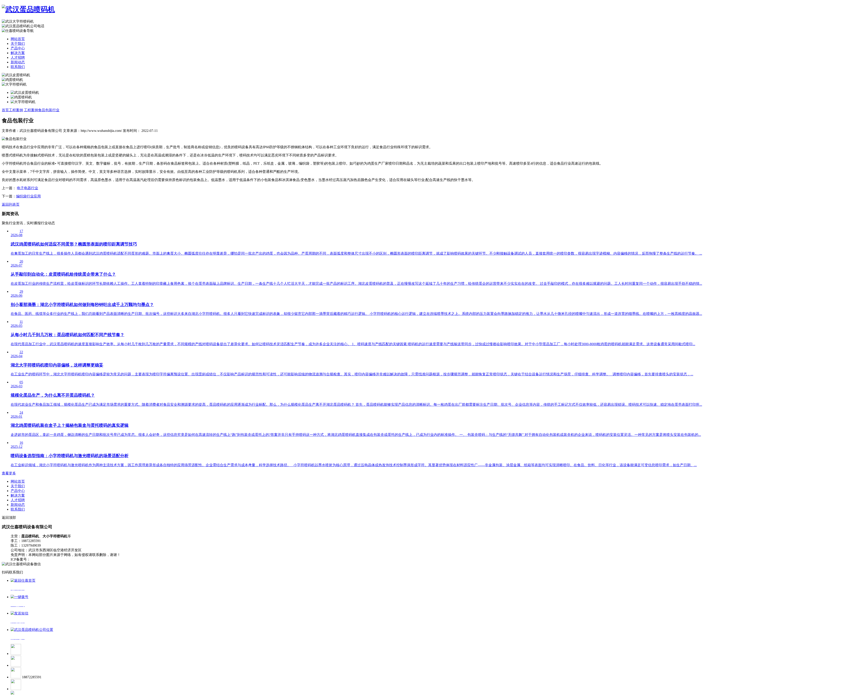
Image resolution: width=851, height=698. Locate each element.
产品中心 (18, 48)
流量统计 (71, 559)
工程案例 (16, 110)
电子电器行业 (27, 188)
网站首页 (18, 39)
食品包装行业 (48, 110)
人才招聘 (18, 57)
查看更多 (9, 473)
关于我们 (18, 43)
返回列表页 (11, 204)
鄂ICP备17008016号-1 (47, 559)
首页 (5, 110)
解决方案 (18, 53)
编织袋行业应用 (28, 196)
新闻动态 (18, 62)
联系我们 (18, 67)
